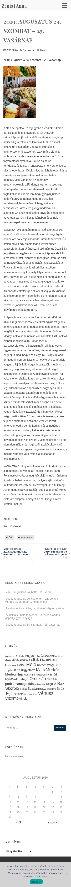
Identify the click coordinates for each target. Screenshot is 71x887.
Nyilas (9, 679)
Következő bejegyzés (56, 552)
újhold (23, 698)
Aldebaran (10, 656)
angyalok (49, 655)
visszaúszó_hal (30, 694)
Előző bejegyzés (16, 552)
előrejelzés (51, 660)
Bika (42, 659)
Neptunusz (41, 675)
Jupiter (9, 670)
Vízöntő (12, 698)
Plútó (49, 679)
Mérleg (10, 674)
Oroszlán (37, 678)
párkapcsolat (39, 684)
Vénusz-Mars (27, 537)
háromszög (45, 665)
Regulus (51, 684)
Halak (21, 665)
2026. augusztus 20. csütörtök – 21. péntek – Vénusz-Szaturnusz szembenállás (32, 600)
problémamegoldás (19, 684)
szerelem (51, 689)
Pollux (56, 679)
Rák (60, 683)
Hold (31, 664)
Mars (40, 670)
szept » (52, 822)
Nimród (52, 674)
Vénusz (46, 693)
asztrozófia (26, 659)
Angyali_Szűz (34, 655)
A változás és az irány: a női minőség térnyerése (35, 608)
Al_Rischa (20, 656)
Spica (23, 688)
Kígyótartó (28, 670)
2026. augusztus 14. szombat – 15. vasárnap (33, 624)
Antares (59, 656)
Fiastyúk (10, 665)
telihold (18, 693)
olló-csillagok (21, 679)
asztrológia (12, 659)
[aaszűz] (21, 120)
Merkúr (52, 669)
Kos (17, 670)
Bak (36, 659)
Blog (42, 50)
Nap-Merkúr (29, 675)
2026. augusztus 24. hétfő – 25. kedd (28, 592)
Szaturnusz (36, 688)
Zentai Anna (14, 6)
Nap (19, 674)
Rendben (36, 881)
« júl (18, 822)
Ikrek (58, 665)
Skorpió (12, 688)
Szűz (11, 537)
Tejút (9, 693)
